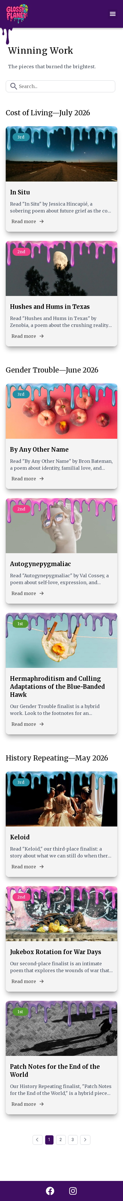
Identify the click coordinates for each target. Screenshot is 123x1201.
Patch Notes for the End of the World (55, 1070)
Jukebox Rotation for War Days (55, 952)
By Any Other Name (39, 449)
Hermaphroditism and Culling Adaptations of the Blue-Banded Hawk (57, 686)
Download (96, 10)
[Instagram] (73, 1191)
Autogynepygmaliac (40, 564)
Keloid (20, 837)
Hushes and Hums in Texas (50, 306)
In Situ (20, 192)
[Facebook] (50, 1191)
